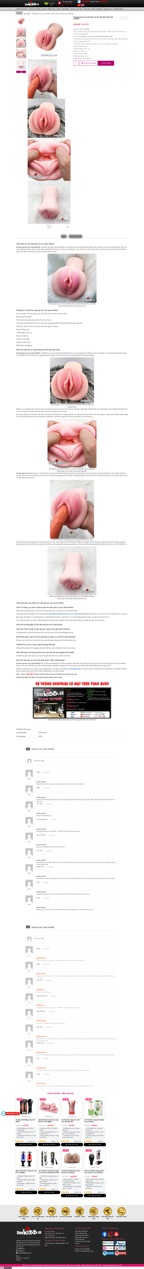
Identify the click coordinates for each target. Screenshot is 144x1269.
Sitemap (18, 1260)
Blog (17, 1256)
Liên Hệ (77, 1243)
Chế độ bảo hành (80, 1239)
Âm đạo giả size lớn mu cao (26, 473)
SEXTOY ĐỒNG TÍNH (48, 9)
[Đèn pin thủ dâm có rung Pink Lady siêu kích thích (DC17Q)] (95, 1159)
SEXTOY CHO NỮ (21, 9)
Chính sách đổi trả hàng (81, 1235)
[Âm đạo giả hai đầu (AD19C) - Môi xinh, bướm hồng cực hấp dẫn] (126, 17)
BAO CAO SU (108, 9)
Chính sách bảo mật (80, 1233)
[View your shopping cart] (46, 4)
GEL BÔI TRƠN (118, 9)
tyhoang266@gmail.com (24, 1253)
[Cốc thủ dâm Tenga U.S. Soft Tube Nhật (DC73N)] (72, 1108)
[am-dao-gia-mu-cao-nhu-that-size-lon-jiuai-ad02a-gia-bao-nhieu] (21, 43)
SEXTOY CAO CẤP (76, 9)
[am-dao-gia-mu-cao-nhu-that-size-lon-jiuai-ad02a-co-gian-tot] (21, 53)
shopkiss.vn (20, 1251)
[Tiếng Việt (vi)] (79, 5)
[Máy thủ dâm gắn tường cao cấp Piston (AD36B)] (26, 1159)
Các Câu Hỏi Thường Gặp (82, 1241)
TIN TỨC (19, 12)
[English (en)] (82, 5)
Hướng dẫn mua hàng (81, 1237)
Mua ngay (106, 63)
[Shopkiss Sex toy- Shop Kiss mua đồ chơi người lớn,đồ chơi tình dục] (31, 3)
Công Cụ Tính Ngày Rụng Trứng (84, 1251)
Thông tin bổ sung (75, 236)
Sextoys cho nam (87, 36)
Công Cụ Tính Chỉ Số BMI (82, 1249)
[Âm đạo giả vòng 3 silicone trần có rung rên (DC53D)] (122, 17)
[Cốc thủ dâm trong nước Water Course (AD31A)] (95, 1108)
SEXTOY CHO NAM (35, 9)
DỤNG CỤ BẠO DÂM (63, 9)
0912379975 (103, 2)
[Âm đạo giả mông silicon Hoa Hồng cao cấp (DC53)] (72, 1159)
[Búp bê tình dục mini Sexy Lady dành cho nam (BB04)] (49, 1108)
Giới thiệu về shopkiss (81, 1231)
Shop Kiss (19, 1258)
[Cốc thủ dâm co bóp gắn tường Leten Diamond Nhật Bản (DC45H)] (49, 1159)
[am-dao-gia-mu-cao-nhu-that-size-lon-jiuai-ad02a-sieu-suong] (21, 32)
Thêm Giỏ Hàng (90, 63)
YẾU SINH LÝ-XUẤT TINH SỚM (93, 9)
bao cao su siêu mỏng (74, 614)
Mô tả (64, 236)
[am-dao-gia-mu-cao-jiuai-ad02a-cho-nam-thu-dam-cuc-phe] (21, 64)
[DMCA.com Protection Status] (6, 1268)
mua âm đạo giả (75, 669)
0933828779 (85, 2)
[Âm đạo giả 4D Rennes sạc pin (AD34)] (26, 1108)
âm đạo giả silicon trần (104, 36)
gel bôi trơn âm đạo (56, 614)
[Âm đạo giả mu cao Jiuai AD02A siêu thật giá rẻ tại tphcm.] (21, 21)
